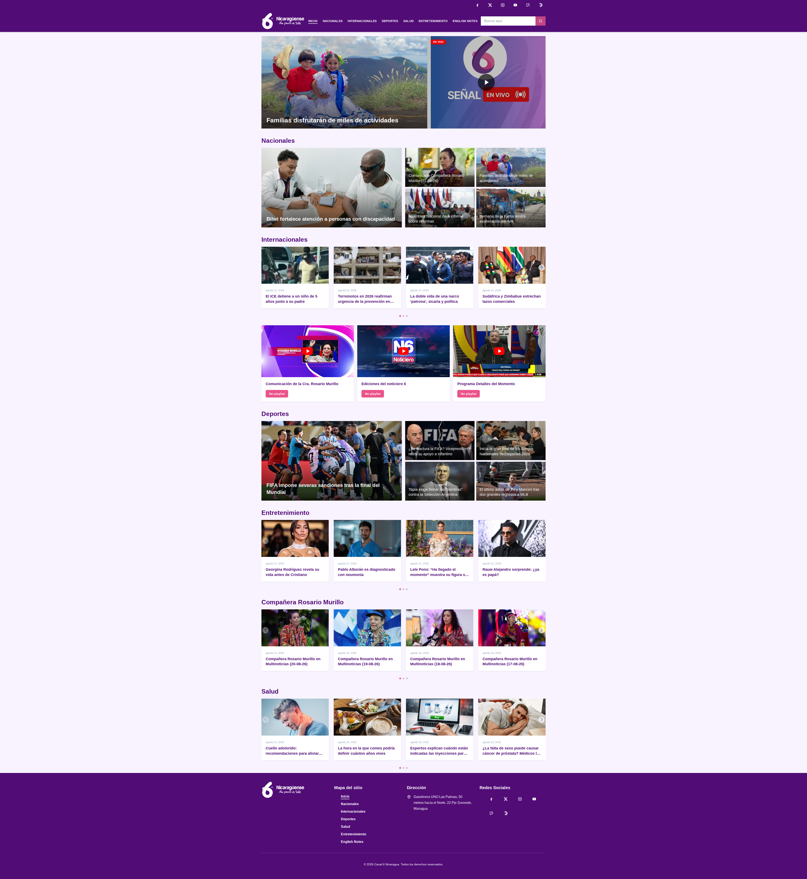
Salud (408, 21)
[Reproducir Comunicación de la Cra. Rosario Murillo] (307, 351)
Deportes (390, 21)
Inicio (313, 21)
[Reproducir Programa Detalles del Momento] (499, 351)
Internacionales (362, 21)
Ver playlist (277, 393)
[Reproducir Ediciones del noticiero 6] (403, 351)
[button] (486, 82)
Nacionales (333, 21)
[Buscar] (540, 21)
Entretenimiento (433, 21)
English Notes (465, 21)
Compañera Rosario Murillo (302, 602)
